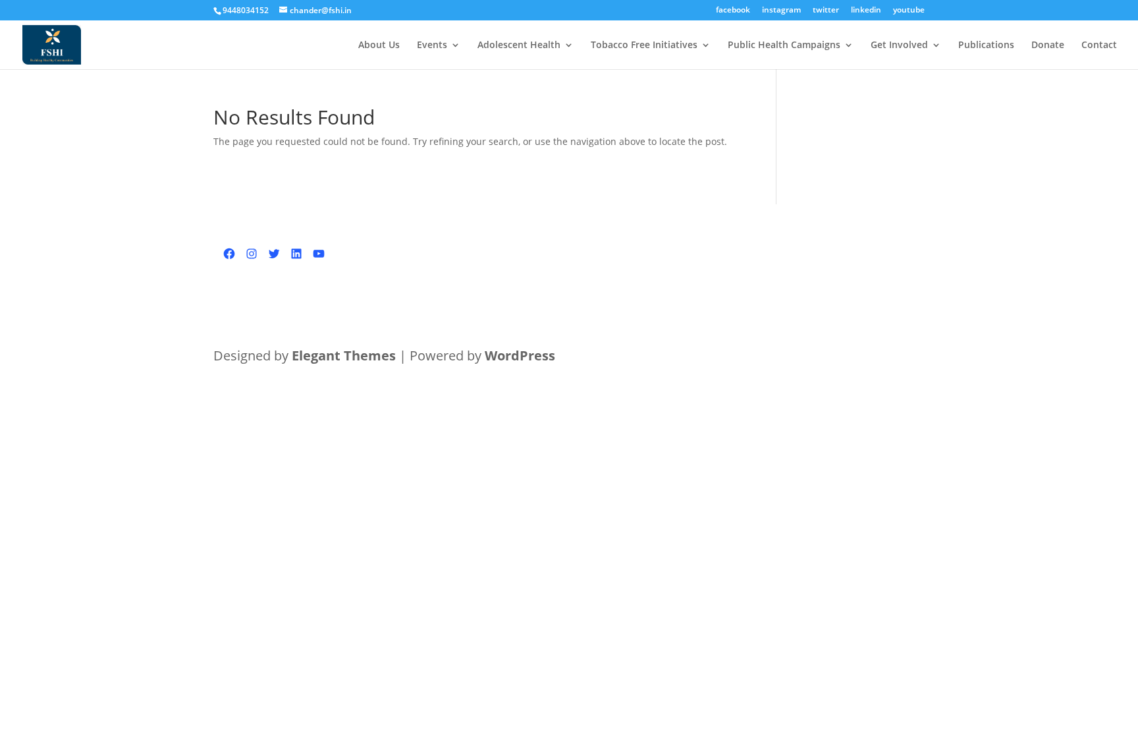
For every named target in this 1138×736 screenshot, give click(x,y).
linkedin (866, 10)
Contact (1099, 45)
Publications (986, 45)
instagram (781, 10)
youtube (909, 10)
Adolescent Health (518, 45)
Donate (1047, 45)
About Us (379, 45)
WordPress (520, 355)
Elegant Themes (344, 355)
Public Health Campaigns (784, 45)
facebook (733, 10)
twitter (826, 10)
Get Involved (899, 45)
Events (432, 45)
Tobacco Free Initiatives (644, 45)
